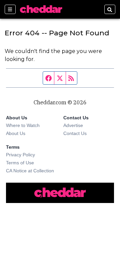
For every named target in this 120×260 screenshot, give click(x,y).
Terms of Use (20, 162)
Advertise (73, 125)
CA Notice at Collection (30, 170)
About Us (15, 133)
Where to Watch (23, 125)
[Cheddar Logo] (41, 9)
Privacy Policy (20, 154)
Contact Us (75, 133)
